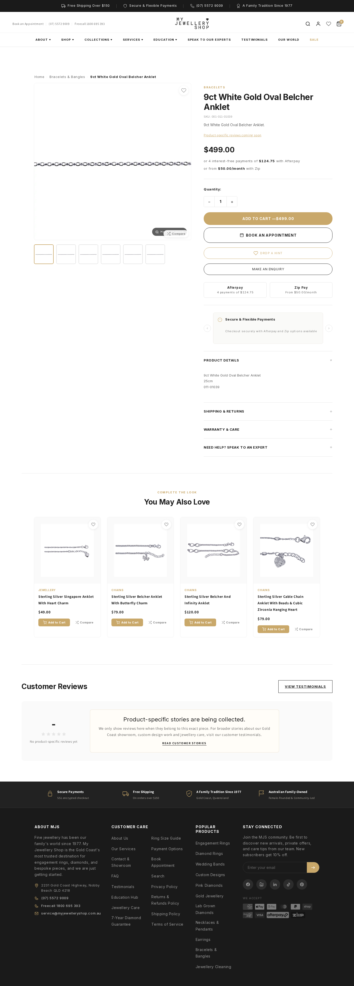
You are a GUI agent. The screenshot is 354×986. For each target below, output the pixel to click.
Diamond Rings (209, 853)
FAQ (115, 876)
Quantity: (212, 189)
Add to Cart (56, 622)
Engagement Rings (213, 843)
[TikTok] (288, 884)
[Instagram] (261, 884)
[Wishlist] (328, 23)
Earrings (203, 939)
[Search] (307, 23)
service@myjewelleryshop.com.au (71, 913)
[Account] (318, 23)
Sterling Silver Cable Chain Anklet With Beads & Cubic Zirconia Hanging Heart (280, 603)
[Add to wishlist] (183, 90)
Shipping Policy (165, 914)
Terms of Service (167, 924)
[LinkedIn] (275, 884)
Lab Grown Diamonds (205, 909)
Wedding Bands (210, 864)
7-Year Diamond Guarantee (126, 921)
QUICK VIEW (70, 578)
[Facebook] (248, 884)
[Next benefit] (328, 328)
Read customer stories (184, 743)
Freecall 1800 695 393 (90, 24)
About (43, 39)
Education (165, 39)
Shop (67, 39)
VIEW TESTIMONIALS (305, 686)
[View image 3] (88, 254)
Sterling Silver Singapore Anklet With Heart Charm (66, 599)
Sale (314, 39)
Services (133, 39)
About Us (119, 838)
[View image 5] (133, 254)
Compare (86, 622)
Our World (288, 39)
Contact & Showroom (121, 862)
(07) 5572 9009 (59, 24)
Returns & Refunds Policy (165, 900)
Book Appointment (163, 862)
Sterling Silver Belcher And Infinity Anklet (208, 599)
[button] (268, 360)
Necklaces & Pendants (207, 925)
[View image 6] (155, 254)
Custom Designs (210, 874)
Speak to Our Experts (209, 39)
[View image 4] (111, 254)
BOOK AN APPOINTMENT (271, 235)
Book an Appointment (28, 24)
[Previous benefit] (207, 328)
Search (158, 876)
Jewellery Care (125, 907)
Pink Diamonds (209, 885)
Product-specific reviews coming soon (232, 135)
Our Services (123, 849)
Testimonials (254, 39)
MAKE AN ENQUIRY (268, 269)
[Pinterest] (302, 884)
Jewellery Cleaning (213, 966)
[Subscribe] (313, 867)
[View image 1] (44, 254)
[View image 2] (66, 254)
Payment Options (167, 849)
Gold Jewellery (210, 896)
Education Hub (124, 897)
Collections (98, 39)
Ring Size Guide (166, 838)
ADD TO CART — (268, 218)
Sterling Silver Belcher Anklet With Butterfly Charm (136, 599)
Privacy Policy (164, 886)
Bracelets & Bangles (206, 952)
